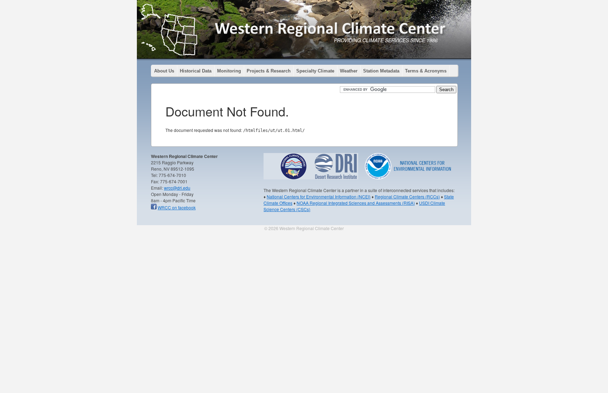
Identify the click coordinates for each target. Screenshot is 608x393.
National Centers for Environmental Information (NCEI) (318, 196)
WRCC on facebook (177, 207)
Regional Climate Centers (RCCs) (407, 196)
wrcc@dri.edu (177, 188)
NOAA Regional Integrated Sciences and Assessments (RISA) (356, 203)
